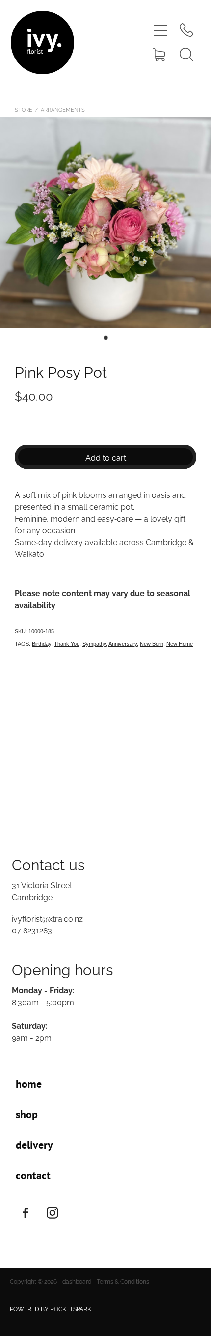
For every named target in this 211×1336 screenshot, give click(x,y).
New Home (179, 644)
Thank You (66, 644)
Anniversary (122, 644)
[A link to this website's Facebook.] (25, 1212)
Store (23, 109)
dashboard (76, 1281)
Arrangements (63, 109)
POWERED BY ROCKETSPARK (50, 1309)
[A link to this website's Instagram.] (52, 1212)
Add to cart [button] (105, 457)
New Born (151, 644)
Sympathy (94, 644)
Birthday (41, 644)
